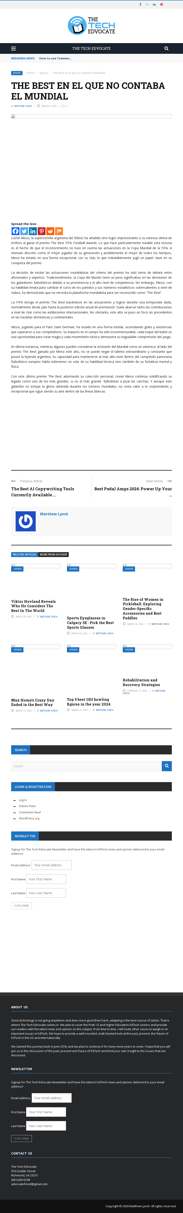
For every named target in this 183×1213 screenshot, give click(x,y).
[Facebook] (15, 231)
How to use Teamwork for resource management (76, 58)
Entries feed (27, 806)
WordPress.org (29, 818)
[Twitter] (24, 231)
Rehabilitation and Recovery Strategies (141, 682)
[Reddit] (50, 231)
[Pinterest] (42, 231)
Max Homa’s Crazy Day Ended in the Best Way (32, 702)
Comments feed (30, 812)
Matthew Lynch (23, 106)
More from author (53, 554)
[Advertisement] (91, 430)
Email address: (21, 865)
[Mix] (59, 231)
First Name (18, 879)
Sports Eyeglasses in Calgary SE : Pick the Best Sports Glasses (90, 623)
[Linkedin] (33, 231)
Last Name (18, 893)
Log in (23, 800)
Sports (17, 73)
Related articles (24, 554)
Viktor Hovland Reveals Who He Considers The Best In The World (33, 606)
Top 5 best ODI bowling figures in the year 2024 (88, 701)
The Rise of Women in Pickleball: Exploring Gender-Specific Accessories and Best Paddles (143, 608)
